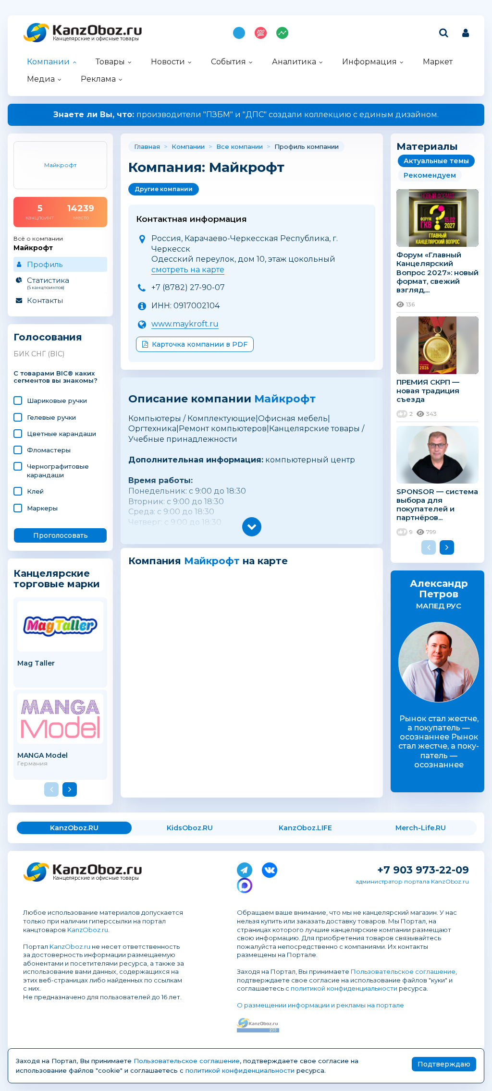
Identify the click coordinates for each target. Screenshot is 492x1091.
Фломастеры (49, 450)
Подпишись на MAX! (239, 33)
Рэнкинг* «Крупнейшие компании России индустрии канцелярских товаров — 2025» (246, 114)
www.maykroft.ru (185, 323)
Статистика (48, 283)
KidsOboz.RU (190, 828)
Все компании (239, 146)
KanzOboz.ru (87, 929)
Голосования (47, 337)
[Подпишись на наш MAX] (244, 883)
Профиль (44, 264)
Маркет (438, 61)
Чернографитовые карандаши (58, 470)
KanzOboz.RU (74, 828)
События (228, 61)
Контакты (45, 300)
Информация (369, 61)
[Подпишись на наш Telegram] (244, 868)
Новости (168, 61)
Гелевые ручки (51, 417)
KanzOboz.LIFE (305, 828)
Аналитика (294, 61)
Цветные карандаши (61, 433)
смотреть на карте (187, 269)
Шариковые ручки (57, 400)
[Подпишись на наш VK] (269, 868)
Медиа (41, 79)
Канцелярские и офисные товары (96, 39)
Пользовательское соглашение (403, 971)
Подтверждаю (444, 1064)
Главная (147, 146)
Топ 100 (261, 33)
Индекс (282, 33)
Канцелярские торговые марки (56, 578)
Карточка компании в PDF (199, 344)
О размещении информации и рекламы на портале (320, 1005)
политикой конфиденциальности (344, 988)
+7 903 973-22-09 (423, 870)
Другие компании (164, 189)
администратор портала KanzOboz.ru (412, 881)
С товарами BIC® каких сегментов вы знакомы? (55, 377)
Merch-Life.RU (420, 828)
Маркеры (42, 508)
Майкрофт (285, 398)
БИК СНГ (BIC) (38, 354)
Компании (48, 61)
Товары (110, 61)
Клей (35, 491)
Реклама (98, 79)
